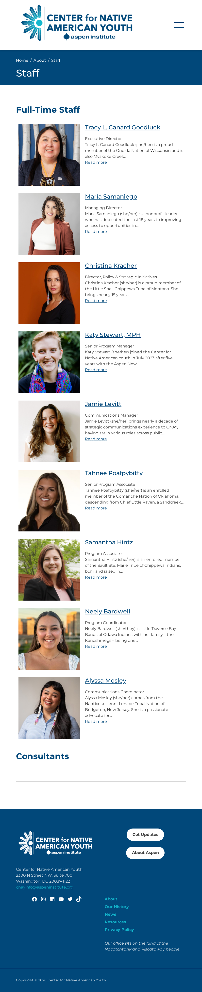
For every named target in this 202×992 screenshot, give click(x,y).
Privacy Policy (119, 929)
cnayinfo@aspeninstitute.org (44, 887)
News (110, 914)
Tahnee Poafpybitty (114, 473)
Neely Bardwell (107, 611)
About (111, 899)
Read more (96, 162)
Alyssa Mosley (105, 680)
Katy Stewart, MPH (113, 334)
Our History (117, 906)
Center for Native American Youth (77, 980)
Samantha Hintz (109, 542)
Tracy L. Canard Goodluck (122, 127)
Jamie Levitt (103, 404)
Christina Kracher (111, 265)
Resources (115, 922)
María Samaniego (111, 196)
